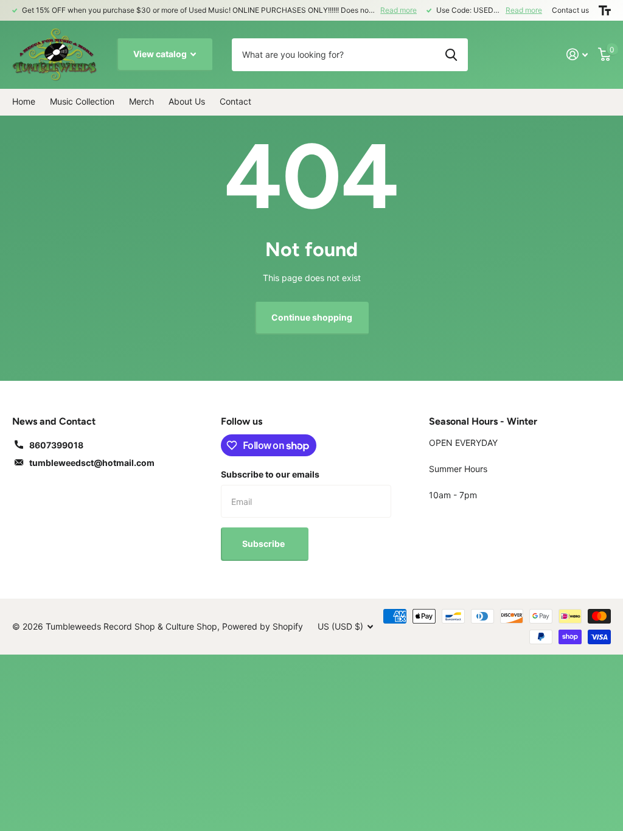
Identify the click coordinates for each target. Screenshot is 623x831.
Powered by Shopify (262, 626)
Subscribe (264, 543)
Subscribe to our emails (270, 474)
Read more (398, 10)
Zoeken (451, 54)
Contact (235, 101)
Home (23, 101)
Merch (141, 101)
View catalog (161, 54)
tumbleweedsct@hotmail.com (92, 462)
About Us (187, 101)
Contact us (570, 10)
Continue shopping (311, 317)
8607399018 (56, 445)
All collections (82, 102)
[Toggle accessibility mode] (605, 10)
